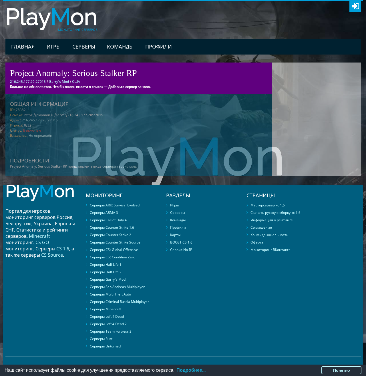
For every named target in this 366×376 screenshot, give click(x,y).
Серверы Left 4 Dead (107, 316)
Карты (175, 234)
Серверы (83, 46)
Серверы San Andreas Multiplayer (117, 286)
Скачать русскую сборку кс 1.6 (275, 212)
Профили (158, 46)
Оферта (256, 242)
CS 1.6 (62, 249)
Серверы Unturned (105, 346)
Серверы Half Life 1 (106, 264)
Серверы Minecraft (105, 309)
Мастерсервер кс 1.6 (267, 205)
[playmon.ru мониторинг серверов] (40, 205)
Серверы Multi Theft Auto (110, 294)
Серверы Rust (101, 338)
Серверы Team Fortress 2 (111, 331)
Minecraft (39, 236)
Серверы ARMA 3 (104, 212)
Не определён (40, 135)
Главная (23, 46)
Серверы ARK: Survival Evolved (115, 205)
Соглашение (261, 227)
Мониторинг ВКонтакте (270, 249)
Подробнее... (191, 370)
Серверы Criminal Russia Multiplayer (119, 301)
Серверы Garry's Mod (108, 279)
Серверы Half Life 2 (106, 272)
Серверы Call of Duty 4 (108, 220)
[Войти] (355, 6)
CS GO (42, 242)
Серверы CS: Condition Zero (112, 257)
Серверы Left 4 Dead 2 (108, 323)
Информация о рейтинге (271, 220)
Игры (54, 46)
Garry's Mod (59, 81)
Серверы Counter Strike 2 (110, 234)
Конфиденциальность (269, 234)
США (76, 81)
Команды (120, 46)
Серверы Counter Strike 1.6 (112, 227)
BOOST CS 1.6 (181, 242)
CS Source (52, 255)
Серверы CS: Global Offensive (114, 249)
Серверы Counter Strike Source (115, 242)
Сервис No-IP (181, 249)
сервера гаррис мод (119, 166)
